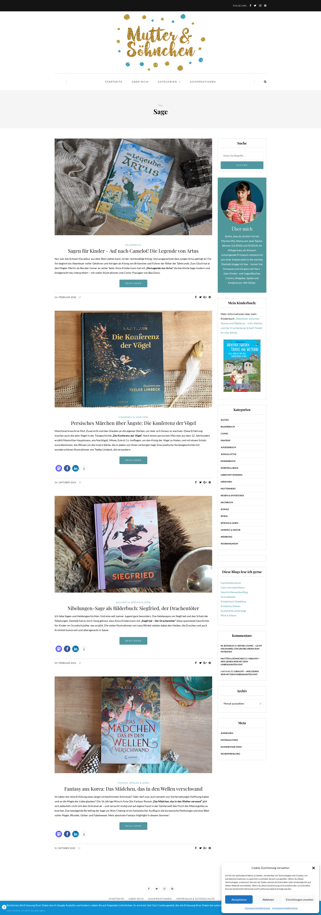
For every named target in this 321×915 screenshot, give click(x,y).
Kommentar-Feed (231, 746)
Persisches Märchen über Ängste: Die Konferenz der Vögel (133, 423)
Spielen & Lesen (141, 602)
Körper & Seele (229, 468)
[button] (313, 868)
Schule (225, 509)
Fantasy (122, 783)
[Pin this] (209, 297)
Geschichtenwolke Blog (234, 592)
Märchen (142, 417)
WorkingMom (229, 543)
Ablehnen (268, 899)
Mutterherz (228, 488)
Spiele (224, 516)
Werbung (226, 536)
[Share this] (196, 297)
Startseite (113, 81)
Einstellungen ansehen (299, 899)
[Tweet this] (200, 297)
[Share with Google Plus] (205, 297)
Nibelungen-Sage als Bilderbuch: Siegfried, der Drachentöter (133, 608)
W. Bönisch (227, 645)
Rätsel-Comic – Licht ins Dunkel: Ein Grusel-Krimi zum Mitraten (241, 648)
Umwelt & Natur (230, 529)
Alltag (225, 419)
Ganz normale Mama (232, 587)
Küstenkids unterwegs (233, 610)
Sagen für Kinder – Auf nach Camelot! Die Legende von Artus (133, 250)
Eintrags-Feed (229, 740)
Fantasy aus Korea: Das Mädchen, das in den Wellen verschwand (133, 788)
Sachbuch (123, 602)
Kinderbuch (127, 417)
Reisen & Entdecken (232, 495)
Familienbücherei (231, 582)
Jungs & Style (228, 454)
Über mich (140, 81)
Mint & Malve (228, 615)
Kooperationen (203, 81)
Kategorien (167, 81)
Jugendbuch (228, 447)
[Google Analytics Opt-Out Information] (4, 908)
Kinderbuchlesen (230, 606)
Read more (133, 283)
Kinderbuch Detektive (233, 601)
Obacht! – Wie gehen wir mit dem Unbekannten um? (240, 661)
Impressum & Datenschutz (257, 908)
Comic (224, 433)
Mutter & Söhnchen (233, 658)
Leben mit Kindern (231, 474)
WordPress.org (230, 753)
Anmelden (227, 733)
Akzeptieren (239, 899)
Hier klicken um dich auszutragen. (26, 910)
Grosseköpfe (228, 596)
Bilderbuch (133, 245)
